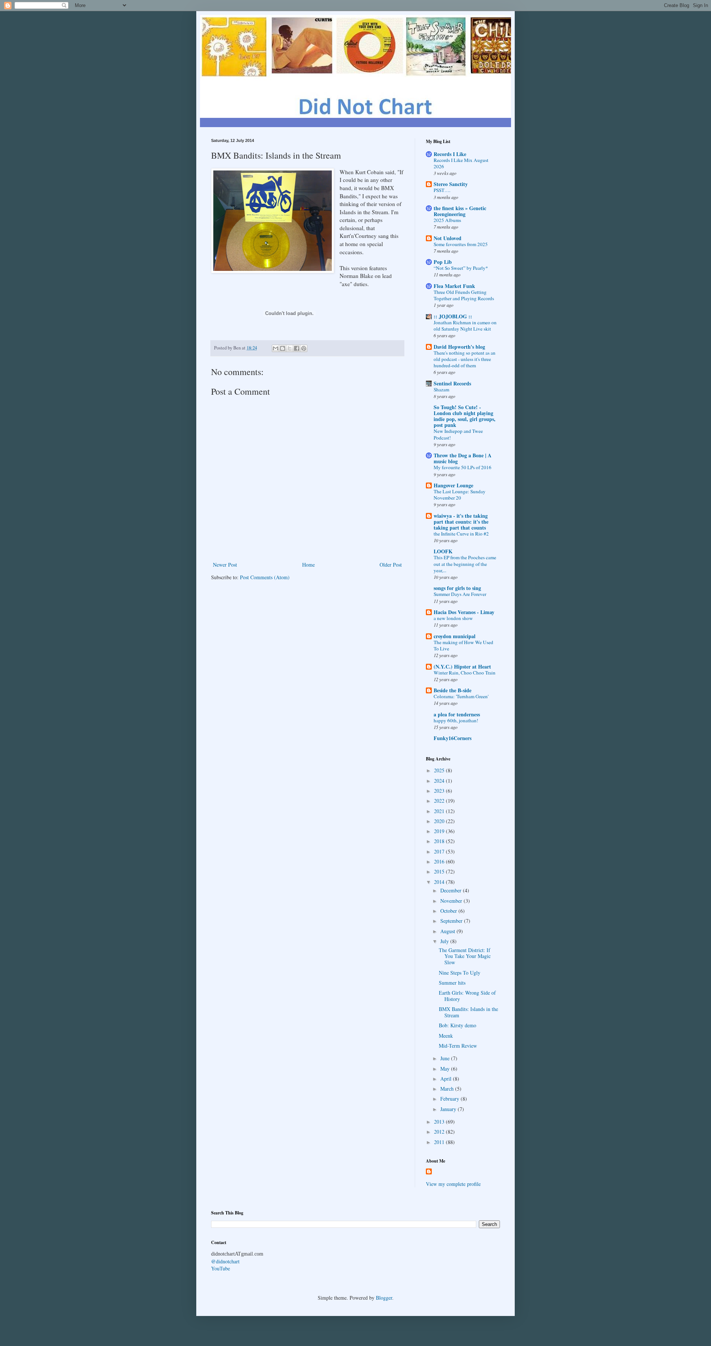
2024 (440, 780)
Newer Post (225, 564)
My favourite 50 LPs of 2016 (462, 467)
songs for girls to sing (457, 588)
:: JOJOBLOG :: (453, 316)
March (447, 1088)
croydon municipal (454, 636)
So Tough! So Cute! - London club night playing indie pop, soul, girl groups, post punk (464, 416)
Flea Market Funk (454, 286)
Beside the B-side (452, 690)
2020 (440, 821)
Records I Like (450, 154)
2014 (440, 881)
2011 (440, 1142)
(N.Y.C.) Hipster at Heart (462, 666)
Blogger (384, 1297)
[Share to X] (289, 348)
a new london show (453, 618)
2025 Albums (447, 220)
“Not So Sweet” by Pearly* (461, 268)
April (446, 1078)
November (452, 900)
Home (308, 564)
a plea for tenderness (457, 714)
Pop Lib (443, 262)
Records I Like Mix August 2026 (461, 163)
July (445, 941)
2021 (440, 811)
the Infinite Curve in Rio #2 (461, 533)
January (449, 1109)
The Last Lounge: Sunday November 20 (459, 494)
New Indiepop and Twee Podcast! (458, 434)
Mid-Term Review (458, 1045)
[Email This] (275, 348)
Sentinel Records (452, 383)
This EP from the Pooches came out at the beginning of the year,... (465, 564)
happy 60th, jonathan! (456, 720)
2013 (440, 1121)
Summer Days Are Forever (460, 594)
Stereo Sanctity (451, 184)
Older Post (391, 564)
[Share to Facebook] (296, 348)
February (450, 1098)
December (451, 890)
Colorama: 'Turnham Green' (461, 696)
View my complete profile (453, 1183)
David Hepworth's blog (459, 347)
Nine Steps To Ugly (459, 972)
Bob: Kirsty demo (457, 1025)
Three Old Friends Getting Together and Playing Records (464, 295)
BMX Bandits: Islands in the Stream (468, 1012)
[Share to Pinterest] (303, 348)
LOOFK (443, 551)
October (449, 910)
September (452, 920)
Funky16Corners (452, 738)
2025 (440, 770)
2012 (440, 1131)
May (445, 1068)
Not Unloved (447, 238)
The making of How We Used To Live (463, 645)
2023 (440, 790)
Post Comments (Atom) (265, 577)
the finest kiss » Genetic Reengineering (460, 211)
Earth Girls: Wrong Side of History (467, 995)
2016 (440, 861)
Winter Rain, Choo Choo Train (464, 672)
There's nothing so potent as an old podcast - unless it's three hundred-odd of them (464, 359)
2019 (440, 831)
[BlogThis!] (282, 348)
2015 (440, 871)
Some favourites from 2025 (461, 244)
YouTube (220, 1268)
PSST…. (442, 190)
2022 (440, 800)
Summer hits (452, 982)
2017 (440, 851)
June (445, 1058)
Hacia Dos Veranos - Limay (464, 612)
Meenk (446, 1035)
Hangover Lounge (453, 485)
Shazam (441, 389)
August (448, 931)
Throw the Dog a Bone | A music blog (462, 458)
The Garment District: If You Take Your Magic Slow (465, 956)
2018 (440, 841)
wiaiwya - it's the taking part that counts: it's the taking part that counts (461, 521)
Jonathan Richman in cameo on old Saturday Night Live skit (465, 325)
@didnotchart (225, 1261)
